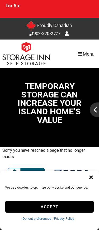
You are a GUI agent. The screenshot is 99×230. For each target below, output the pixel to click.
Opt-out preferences (36, 219)
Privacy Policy (64, 219)
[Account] (67, 34)
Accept (49, 206)
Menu (88, 54)
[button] (91, 177)
